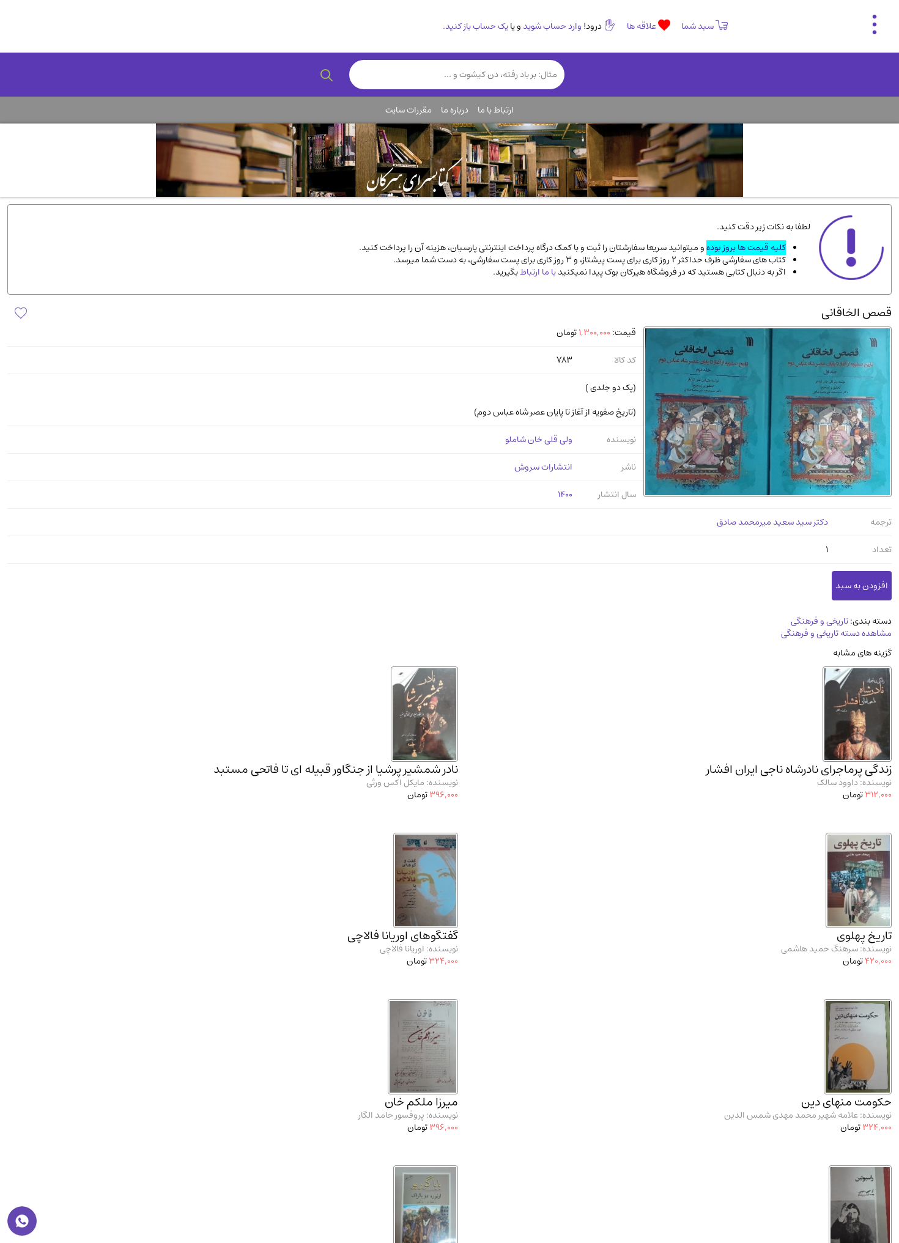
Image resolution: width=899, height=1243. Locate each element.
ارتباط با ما (496, 110)
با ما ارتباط (537, 272)
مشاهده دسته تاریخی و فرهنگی (836, 633)
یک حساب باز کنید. (475, 26)
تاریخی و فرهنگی (819, 621)
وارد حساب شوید (552, 26)
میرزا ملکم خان (421, 1102)
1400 (565, 494)
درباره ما (454, 110)
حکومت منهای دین (846, 1102)
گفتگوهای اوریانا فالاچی (402, 936)
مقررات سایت (408, 110)
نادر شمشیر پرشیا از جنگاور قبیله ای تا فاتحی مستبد (335, 769)
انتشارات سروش (543, 467)
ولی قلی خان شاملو (538, 439)
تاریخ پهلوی (864, 936)
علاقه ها (642, 26)
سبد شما (697, 26)
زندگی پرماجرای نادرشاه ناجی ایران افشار (799, 769)
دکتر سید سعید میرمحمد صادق (772, 522)
